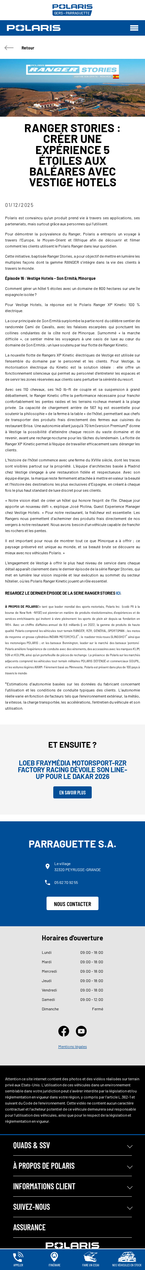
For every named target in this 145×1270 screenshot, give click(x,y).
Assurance (29, 1227)
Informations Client (44, 1186)
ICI (118, 593)
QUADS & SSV (31, 1145)
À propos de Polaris (44, 1165)
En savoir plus (72, 792)
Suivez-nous (31, 1206)
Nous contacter (72, 903)
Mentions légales (72, 1046)
